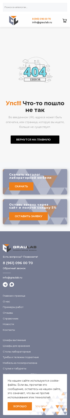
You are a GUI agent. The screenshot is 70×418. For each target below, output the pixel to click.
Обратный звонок (14, 268)
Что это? (41, 406)
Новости (8, 324)
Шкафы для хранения (16, 345)
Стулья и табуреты (14, 368)
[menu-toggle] (4, 20)
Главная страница (14, 295)
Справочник (10, 318)
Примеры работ (13, 307)
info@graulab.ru (42, 22)
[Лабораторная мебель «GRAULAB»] (35, 248)
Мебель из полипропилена (20, 362)
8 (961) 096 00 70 (41, 18)
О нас (6, 301)
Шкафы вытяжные (14, 340)
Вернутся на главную (33, 139)
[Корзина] (64, 20)
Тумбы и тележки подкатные (21, 357)
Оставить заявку (28, 216)
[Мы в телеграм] (5, 284)
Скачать (21, 186)
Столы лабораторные (17, 351)
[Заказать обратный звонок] (57, 20)
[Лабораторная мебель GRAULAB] (13, 20)
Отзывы (8, 312)
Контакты (9, 329)
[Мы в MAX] (12, 284)
